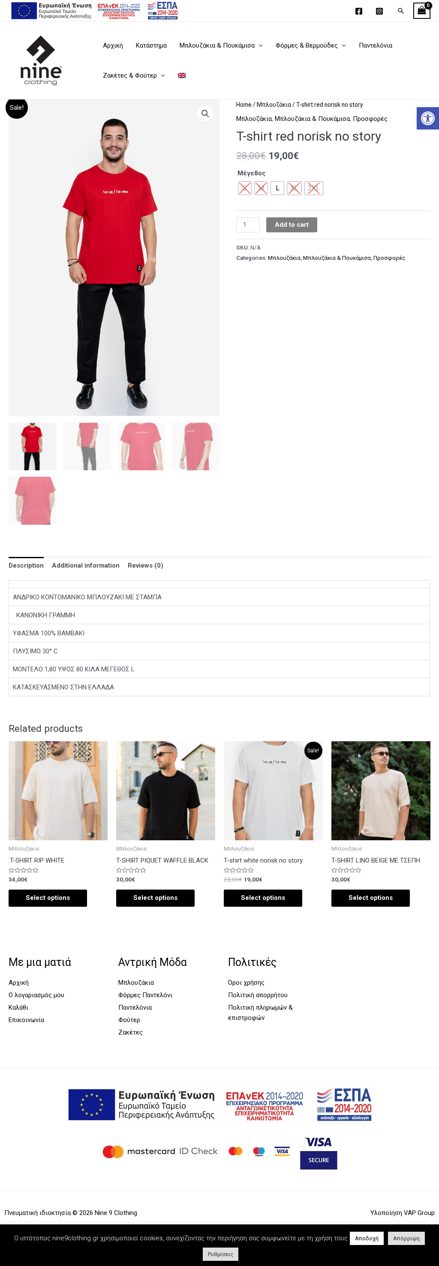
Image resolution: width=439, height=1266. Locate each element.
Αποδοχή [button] (367, 1238)
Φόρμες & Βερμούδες (307, 45)
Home (244, 104)
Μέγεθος (252, 173)
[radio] (277, 188)
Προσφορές (370, 119)
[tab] (26, 565)
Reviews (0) (145, 565)
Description (26, 565)
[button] (428, 118)
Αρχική (113, 45)
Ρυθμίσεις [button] (220, 1254)
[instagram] (380, 11)
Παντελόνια (375, 45)
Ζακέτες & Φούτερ (130, 75)
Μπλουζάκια (274, 104)
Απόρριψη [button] (406, 1238)
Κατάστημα (151, 45)
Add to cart (292, 225)
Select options (48, 898)
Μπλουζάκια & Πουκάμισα (217, 45)
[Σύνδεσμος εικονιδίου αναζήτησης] (401, 11)
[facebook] (360, 11)
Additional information (86, 565)
